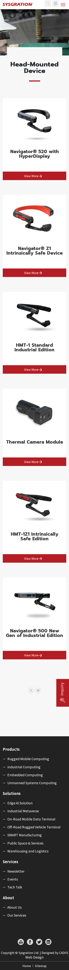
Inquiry (62, 689)
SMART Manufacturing (24, 835)
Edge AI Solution (20, 803)
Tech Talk (14, 887)
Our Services (16, 915)
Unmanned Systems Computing (32, 783)
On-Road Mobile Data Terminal (31, 819)
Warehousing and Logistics (27, 851)
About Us (14, 907)
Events (12, 879)
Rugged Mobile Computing (28, 759)
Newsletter (15, 871)
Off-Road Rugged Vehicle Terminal (33, 827)
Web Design (34, 957)
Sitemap (41, 965)
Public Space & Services (25, 843)
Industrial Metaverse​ (23, 811)
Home (26, 965)
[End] (38, 690)
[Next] (31, 690)
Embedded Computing (25, 775)
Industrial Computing (23, 767)
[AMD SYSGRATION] (19, 7)
